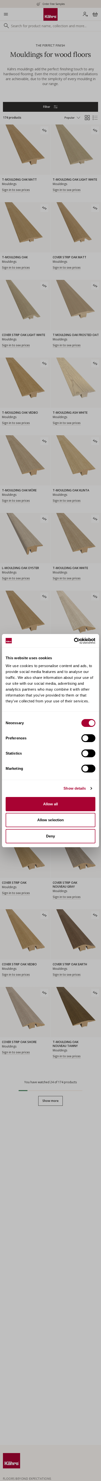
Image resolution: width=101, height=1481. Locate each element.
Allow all (50, 804)
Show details (74, 788)
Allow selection (50, 820)
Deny (50, 836)
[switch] (88, 738)
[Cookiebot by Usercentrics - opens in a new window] (73, 641)
